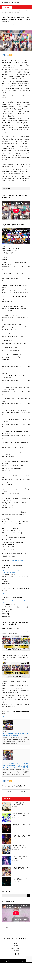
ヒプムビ (13, 786)
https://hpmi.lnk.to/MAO (17, 560)
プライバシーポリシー (16, 948)
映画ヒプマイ (19, 786)
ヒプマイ (9, 786)
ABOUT (16, 943)
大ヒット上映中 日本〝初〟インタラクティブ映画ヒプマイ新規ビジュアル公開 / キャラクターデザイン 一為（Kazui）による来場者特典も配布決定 (15, 765)
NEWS (7, 7)
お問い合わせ (16, 950)
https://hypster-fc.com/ (8, 593)
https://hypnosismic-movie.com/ (10, 716)
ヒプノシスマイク (7, 785)
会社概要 (16, 945)
